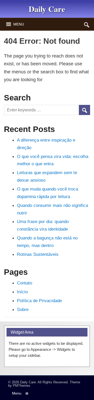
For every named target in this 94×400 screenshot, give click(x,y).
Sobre (22, 309)
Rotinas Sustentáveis (37, 254)
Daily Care (28, 382)
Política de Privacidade (39, 300)
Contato (24, 282)
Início (22, 291)
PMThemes (21, 386)
